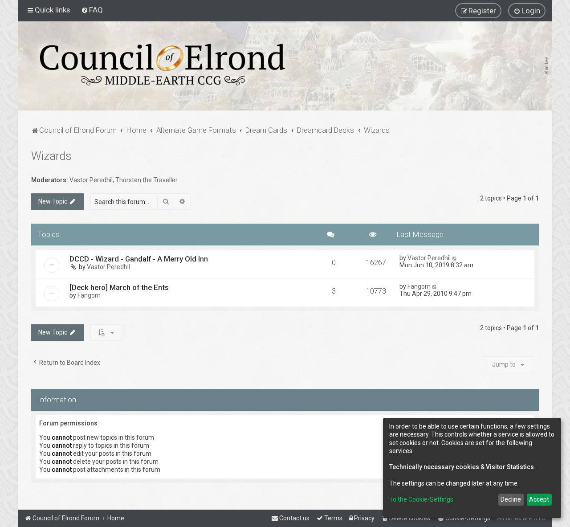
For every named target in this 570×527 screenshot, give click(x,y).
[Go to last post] (455, 257)
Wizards (51, 156)
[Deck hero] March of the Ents (119, 287)
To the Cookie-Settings (421, 499)
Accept (539, 499)
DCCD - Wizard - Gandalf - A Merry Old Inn (138, 258)
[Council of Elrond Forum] (162, 65)
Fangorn (89, 295)
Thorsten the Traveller (146, 180)
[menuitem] (92, 9)
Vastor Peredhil (91, 180)
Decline (511, 499)
